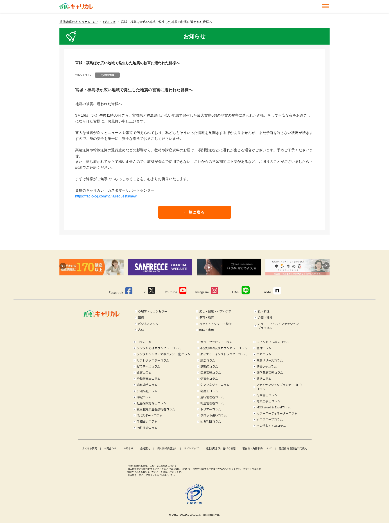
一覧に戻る (194, 212)
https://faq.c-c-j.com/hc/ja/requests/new (106, 196)
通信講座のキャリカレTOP (78, 21)
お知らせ (109, 21)
